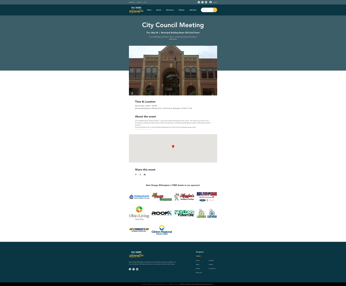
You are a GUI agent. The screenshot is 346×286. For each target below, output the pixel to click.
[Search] (215, 10)
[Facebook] (199, 2)
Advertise (132, 2)
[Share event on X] (140, 174)
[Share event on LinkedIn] (145, 174)
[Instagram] (202, 2)
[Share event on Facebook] (136, 174)
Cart (145, 2)
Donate (139, 2)
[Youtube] (206, 2)
